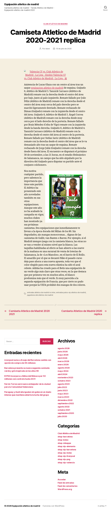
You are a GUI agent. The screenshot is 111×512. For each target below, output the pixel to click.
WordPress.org (65, 489)
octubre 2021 (64, 410)
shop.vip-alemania (66, 446)
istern (47, 49)
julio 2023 (62, 387)
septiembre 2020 (66, 413)
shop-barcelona (65, 436)
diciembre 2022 (65, 400)
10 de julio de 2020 (64, 49)
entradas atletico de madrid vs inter (41, 292)
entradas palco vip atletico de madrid (71, 292)
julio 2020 (62, 416)
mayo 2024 (63, 371)
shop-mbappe (64, 443)
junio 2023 (63, 390)
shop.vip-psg (64, 459)
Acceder (62, 479)
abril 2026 (62, 358)
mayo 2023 (63, 394)
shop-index (63, 440)
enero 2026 (63, 364)
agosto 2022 (63, 407)
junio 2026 (63, 351)
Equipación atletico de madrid (21, 4)
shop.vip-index (65, 453)
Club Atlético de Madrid (55, 24)
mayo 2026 (63, 355)
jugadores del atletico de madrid (40, 295)
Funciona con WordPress (53, 506)
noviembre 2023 (65, 377)
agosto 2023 (64, 384)
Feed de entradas (66, 483)
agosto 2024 (64, 368)
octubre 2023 (64, 381)
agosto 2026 (64, 348)
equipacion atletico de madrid (47, 87)
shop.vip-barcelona (67, 449)
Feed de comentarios (67, 486)
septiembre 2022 (66, 403)
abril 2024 (62, 374)
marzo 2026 (63, 361)
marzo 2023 (63, 397)
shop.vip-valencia (66, 462)
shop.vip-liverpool (66, 456)
